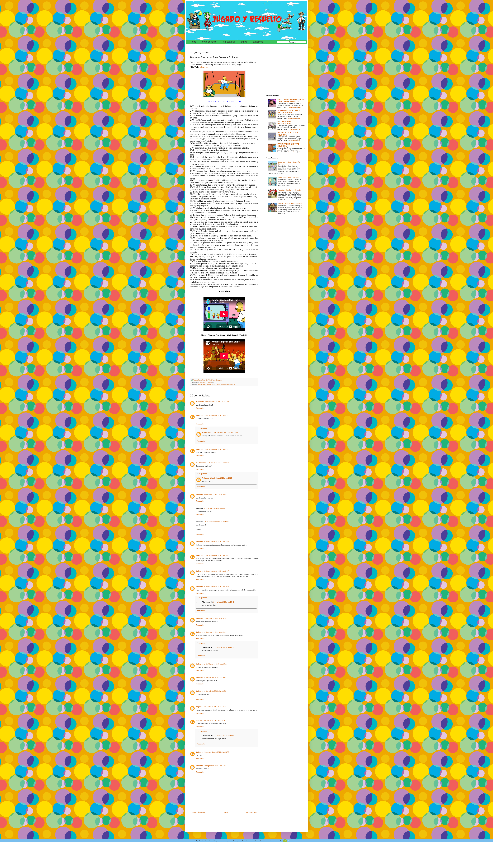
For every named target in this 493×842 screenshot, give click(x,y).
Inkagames (204, 67)
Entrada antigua (251, 812)
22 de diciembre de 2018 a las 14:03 (216, 555)
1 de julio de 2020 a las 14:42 (223, 602)
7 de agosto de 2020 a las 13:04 (215, 766)
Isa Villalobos (201, 463)
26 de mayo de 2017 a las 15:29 (214, 508)
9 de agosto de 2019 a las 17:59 (214, 707)
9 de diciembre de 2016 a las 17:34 (217, 402)
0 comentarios (292, 152)
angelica (199, 707)
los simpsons (231, 384)
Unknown (199, 415)
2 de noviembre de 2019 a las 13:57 (216, 752)
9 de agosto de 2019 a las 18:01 (214, 720)
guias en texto (211, 384)
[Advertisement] (285, 74)
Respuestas (202, 428)
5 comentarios (292, 118)
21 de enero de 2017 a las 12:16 (218, 463)
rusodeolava (206, 433)
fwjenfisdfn (200, 402)
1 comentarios (292, 107)
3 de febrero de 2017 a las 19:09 (215, 495)
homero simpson (221, 384)
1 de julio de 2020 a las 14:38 (223, 647)
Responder (200, 408)
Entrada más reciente (198, 812)
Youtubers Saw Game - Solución (289, 190)
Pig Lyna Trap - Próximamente (284, 123)
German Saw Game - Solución (288, 178)
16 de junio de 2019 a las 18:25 (221, 478)
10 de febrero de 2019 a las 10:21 (215, 664)
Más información (293, 840)
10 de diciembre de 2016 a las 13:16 (225, 433)
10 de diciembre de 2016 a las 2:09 (216, 415)
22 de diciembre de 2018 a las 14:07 (216, 571)
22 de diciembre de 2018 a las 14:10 (216, 587)
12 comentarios (293, 129)
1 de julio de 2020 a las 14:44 (223, 735)
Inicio (226, 812)
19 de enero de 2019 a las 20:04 (215, 619)
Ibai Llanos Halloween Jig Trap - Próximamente (291, 100)
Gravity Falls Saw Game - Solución (290, 203)
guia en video (202, 384)
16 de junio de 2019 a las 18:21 (215, 691)
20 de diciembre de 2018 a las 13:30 (216, 542)
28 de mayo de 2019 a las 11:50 (215, 678)
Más (299, 107)
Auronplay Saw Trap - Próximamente (288, 111)
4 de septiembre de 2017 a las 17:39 (216, 522)
